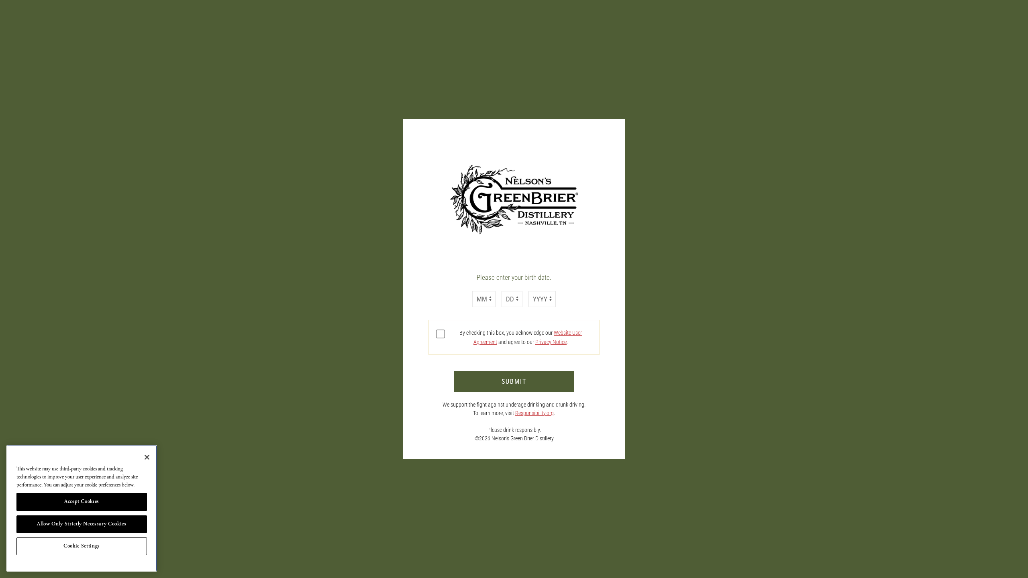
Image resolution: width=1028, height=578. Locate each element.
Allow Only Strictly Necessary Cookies (81, 524)
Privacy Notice (551, 342)
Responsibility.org (534, 413)
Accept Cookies (81, 501)
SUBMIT (514, 381)
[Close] (147, 457)
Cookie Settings (81, 546)
